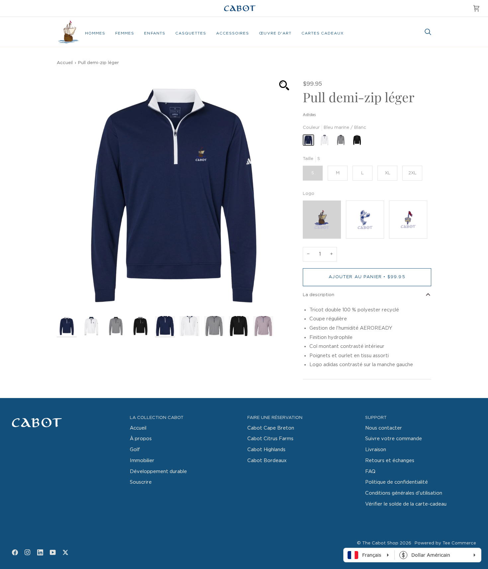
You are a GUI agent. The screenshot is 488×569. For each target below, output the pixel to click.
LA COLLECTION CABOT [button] (157, 418)
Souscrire (141, 482)
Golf (135, 449)
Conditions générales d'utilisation (403, 493)
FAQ (370, 471)
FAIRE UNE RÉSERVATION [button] (274, 418)
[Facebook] (15, 552)
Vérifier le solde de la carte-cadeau (406, 504)
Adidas (309, 115)
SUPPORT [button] (376, 418)
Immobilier (142, 460)
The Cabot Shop (380, 543)
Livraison (375, 449)
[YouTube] (53, 552)
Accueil (65, 63)
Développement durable (158, 471)
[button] (95, 33)
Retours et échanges (389, 460)
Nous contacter (383, 428)
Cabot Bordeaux (266, 460)
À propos (141, 438)
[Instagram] (28, 552)
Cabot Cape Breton (270, 428)
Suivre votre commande (393, 438)
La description (318, 295)
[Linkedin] (40, 552)
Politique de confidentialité (396, 482)
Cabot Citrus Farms (270, 438)
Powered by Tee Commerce (445, 543)
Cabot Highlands (266, 449)
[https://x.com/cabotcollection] (65, 552)
